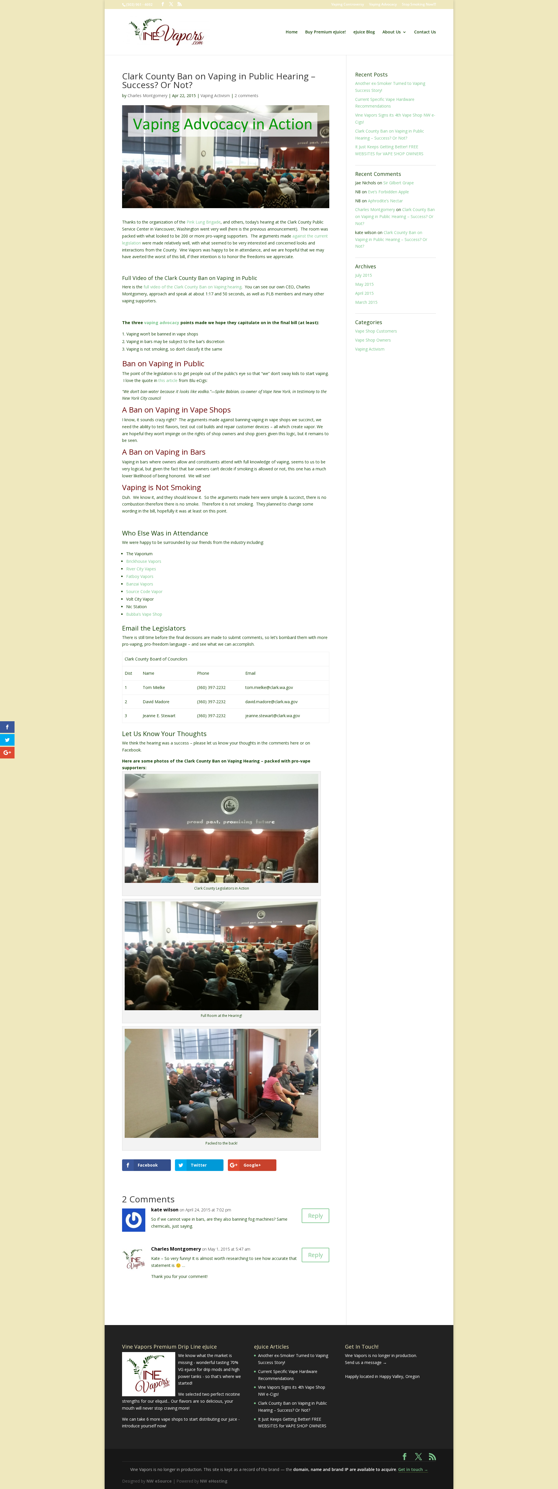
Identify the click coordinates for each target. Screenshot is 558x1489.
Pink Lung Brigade (204, 222)
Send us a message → (366, 1362)
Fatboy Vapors (139, 576)
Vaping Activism (215, 95)
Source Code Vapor (144, 591)
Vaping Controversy (347, 5)
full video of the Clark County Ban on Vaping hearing (193, 287)
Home (292, 32)
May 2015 (364, 284)
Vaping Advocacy (383, 5)
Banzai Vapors (139, 584)
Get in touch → (413, 1469)
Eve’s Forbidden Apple (388, 191)
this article (168, 380)
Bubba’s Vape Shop (144, 614)
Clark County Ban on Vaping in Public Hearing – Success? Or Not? (395, 216)
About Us (391, 32)
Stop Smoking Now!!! (419, 5)
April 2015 (364, 293)
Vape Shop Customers (376, 331)
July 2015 (363, 275)
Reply (315, 1216)
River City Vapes (141, 569)
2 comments (246, 95)
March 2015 (366, 302)
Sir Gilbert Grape (398, 182)
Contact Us (425, 32)
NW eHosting (214, 1481)
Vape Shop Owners (373, 340)
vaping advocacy (161, 322)
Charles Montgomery (147, 95)
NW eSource (159, 1481)
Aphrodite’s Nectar (385, 200)
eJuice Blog (364, 32)
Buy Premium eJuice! (325, 32)
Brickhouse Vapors (143, 561)
